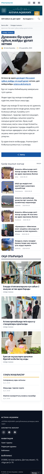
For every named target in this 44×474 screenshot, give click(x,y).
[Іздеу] (39, 19)
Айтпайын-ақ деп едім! (10, 19)
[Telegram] (34, 3)
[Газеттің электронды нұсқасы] (37, 13)
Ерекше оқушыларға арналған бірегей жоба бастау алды (17, 357)
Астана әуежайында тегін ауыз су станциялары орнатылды (19, 322)
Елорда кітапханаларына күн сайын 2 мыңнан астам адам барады (21, 287)
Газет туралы (6, 443)
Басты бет (4, 25)
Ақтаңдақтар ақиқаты (32, 19)
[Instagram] (29, 3)
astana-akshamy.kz (22, 84)
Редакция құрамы (8, 446)
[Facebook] (39, 3)
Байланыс (5, 450)
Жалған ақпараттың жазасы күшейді (19, 396)
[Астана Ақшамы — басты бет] (21, 10)
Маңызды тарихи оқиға (13, 388)
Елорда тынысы (16, 25)
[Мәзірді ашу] (3, 10)
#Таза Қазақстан (7, 3)
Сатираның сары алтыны (14, 380)
